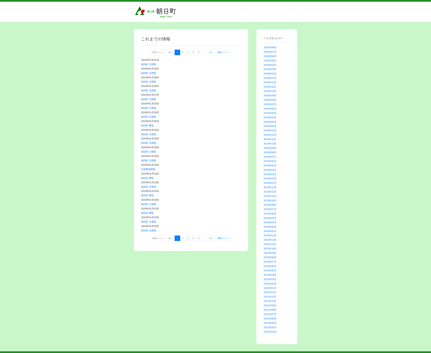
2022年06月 (270, 266)
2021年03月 (270, 331)
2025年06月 (270, 108)
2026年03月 (270, 69)
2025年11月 (270, 86)
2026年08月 (270, 47)
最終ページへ (224, 52)
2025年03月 (270, 121)
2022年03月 (270, 279)
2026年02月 (270, 73)
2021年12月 (270, 292)
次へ (211, 52)
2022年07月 (270, 261)
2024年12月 (270, 134)
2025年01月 (270, 130)
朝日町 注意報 (148, 64)
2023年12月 (270, 187)
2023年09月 (270, 200)
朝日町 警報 (147, 125)
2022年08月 (270, 257)
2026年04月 (270, 65)
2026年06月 (270, 56)
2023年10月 (270, 196)
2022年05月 (270, 270)
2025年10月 (270, 91)
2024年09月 (270, 148)
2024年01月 (270, 183)
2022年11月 (270, 244)
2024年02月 (270, 178)
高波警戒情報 (148, 169)
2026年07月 (270, 51)
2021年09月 (270, 305)
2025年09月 (270, 95)
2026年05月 (270, 60)
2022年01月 (270, 288)
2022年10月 (270, 248)
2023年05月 (270, 218)
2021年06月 (270, 318)
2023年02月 (270, 231)
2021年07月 (270, 314)
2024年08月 (270, 152)
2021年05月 (270, 323)
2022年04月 (270, 275)
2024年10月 (270, 143)
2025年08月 (270, 100)
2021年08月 (270, 309)
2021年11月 (270, 296)
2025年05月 (270, 113)
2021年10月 (270, 301)
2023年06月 (270, 213)
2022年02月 (270, 283)
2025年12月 (270, 82)
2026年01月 (270, 78)
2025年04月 (270, 117)
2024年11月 (270, 139)
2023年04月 (270, 222)
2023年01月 (270, 235)
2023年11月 (270, 191)
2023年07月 (270, 209)
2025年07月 (270, 104)
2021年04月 (270, 327)
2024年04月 (270, 170)
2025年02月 (270, 126)
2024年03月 (270, 174)
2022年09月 (270, 253)
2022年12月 (270, 239)
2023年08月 (270, 204)
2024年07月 (270, 156)
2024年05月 (270, 165)
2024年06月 (270, 161)
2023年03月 (270, 226)
